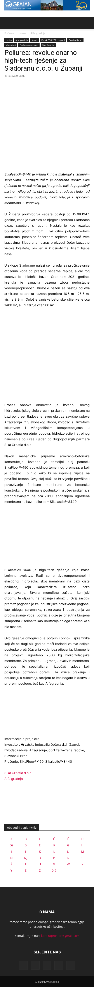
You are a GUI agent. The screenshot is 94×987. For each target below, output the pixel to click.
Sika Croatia (48, 44)
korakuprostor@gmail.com (60, 936)
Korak (35, 40)
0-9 (54, 870)
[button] (7, 23)
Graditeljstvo (75, 40)
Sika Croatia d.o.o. (18, 773)
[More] (49, 85)
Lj (68, 851)
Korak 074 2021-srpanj (53, 40)
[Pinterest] (28, 85)
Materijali (11, 44)
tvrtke (22, 33)
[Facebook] (8, 85)
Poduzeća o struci (29, 44)
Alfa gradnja (38, 33)
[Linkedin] (47, 965)
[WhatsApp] (39, 85)
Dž (11, 845)
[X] (18, 85)
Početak (9, 33)
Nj (25, 858)
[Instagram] (35, 965)
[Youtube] (70, 965)
